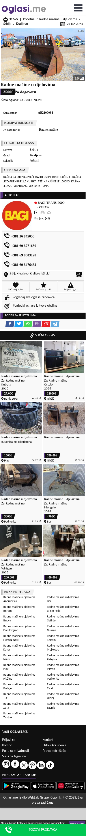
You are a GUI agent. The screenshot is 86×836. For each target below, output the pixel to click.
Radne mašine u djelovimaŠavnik (63, 706)
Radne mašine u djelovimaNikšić (19, 657)
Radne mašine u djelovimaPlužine (19, 676)
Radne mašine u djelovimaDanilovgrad (19, 628)
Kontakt (48, 740)
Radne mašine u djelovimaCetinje (63, 618)
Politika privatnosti (15, 751)
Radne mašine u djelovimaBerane (19, 609)
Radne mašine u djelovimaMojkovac (63, 647)
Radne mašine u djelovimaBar (63, 599)
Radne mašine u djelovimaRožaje (19, 686)
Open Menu (78, 7)
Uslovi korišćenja (54, 745)
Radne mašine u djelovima (58, 19)
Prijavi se (8, 740)
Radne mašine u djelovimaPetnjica (63, 657)
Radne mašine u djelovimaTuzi (19, 696)
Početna (29, 19)
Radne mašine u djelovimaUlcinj (63, 696)
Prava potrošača (54, 751)
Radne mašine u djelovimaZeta (19, 706)
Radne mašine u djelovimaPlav (19, 667)
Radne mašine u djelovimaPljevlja (63, 667)
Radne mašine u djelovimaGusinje (63, 628)
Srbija (7, 24)
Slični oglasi (45, 335)
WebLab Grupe (38, 797)
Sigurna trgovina (14, 756)
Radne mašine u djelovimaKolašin (63, 638)
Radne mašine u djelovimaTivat (63, 686)
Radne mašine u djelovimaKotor (19, 647)
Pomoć (7, 745)
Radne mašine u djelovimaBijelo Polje (63, 609)
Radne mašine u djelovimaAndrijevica (19, 599)
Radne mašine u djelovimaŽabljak (19, 715)
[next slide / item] (82, 54)
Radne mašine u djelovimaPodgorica (63, 676)
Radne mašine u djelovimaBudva (19, 618)
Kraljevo (22, 24)
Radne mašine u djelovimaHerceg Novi (19, 638)
